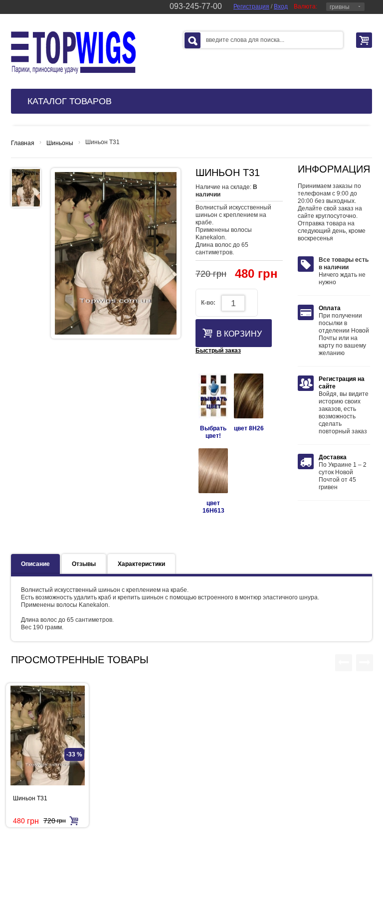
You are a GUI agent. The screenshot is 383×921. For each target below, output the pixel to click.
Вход (281, 6)
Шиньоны (59, 143)
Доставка (333, 457)
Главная (22, 143)
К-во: (208, 302)
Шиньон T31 (30, 798)
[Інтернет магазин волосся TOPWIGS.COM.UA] (73, 52)
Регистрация (251, 6)
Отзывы (84, 563)
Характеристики (141, 563)
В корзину (239, 334)
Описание (35, 563)
